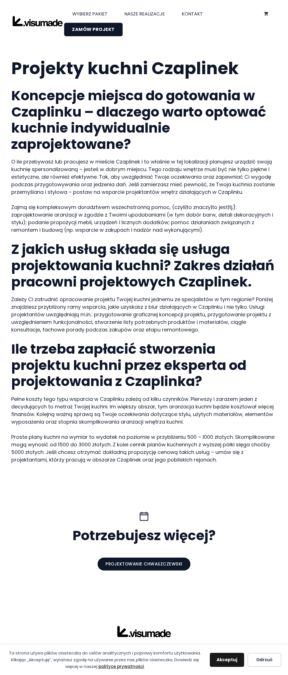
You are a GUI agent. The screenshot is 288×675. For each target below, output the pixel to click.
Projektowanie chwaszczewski (144, 564)
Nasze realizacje (144, 14)
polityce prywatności (121, 666)
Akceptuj (227, 660)
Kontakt (192, 14)
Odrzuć (264, 660)
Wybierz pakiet (89, 14)
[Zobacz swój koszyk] (266, 14)
